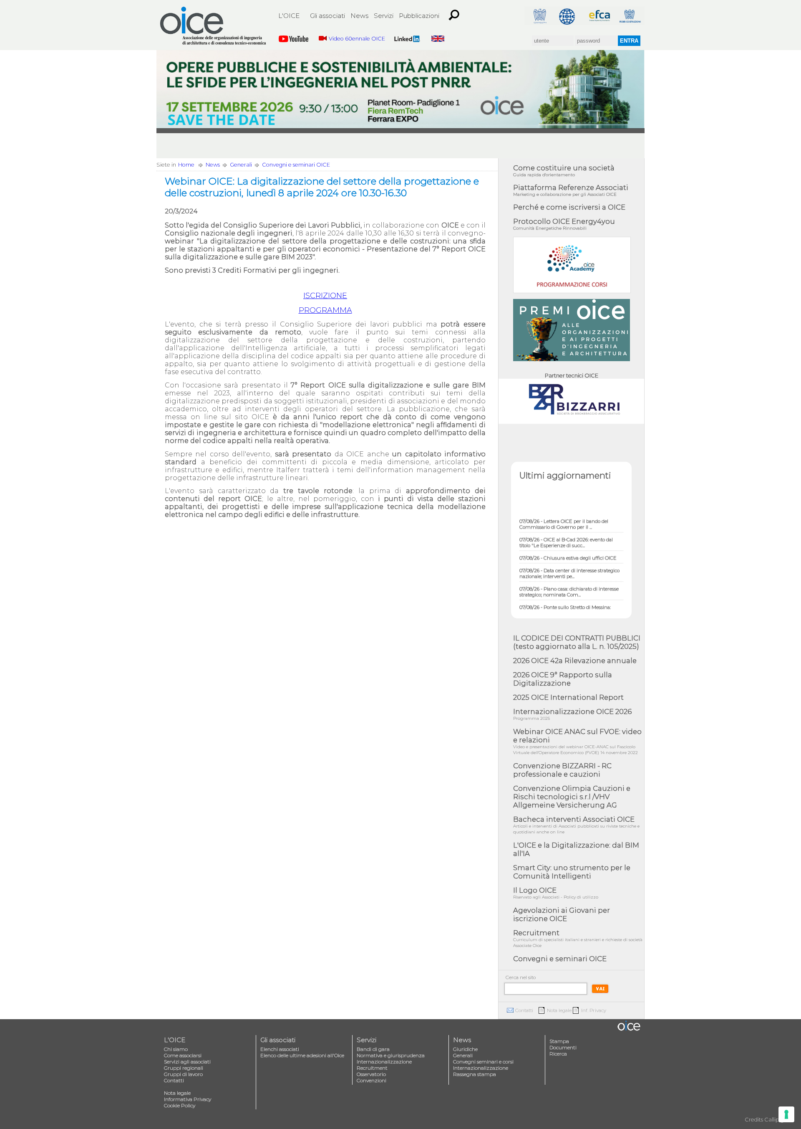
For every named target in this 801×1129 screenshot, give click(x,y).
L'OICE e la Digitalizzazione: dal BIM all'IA (576, 849)
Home (186, 165)
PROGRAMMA (325, 310)
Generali (241, 165)
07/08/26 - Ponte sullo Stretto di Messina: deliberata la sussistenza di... (565, 599)
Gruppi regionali (183, 1068)
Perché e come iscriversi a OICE (569, 207)
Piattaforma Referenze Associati (570, 190)
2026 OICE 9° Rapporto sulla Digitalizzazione (562, 679)
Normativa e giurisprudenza (391, 1055)
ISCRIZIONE (325, 295)
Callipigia (776, 1119)
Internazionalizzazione (384, 1061)
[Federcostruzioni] (630, 15)
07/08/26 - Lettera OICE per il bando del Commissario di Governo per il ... (563, 513)
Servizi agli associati (187, 1061)
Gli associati (327, 16)
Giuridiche (465, 1049)
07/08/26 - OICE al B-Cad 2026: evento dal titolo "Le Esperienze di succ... (566, 531)
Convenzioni (371, 1080)
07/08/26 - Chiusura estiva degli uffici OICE (568, 546)
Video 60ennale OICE (357, 38)
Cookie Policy (179, 1105)
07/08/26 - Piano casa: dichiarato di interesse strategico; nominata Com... (569, 580)
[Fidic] (569, 15)
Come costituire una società (564, 170)
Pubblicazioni (419, 16)
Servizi (383, 16)
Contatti (524, 1010)
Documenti (563, 1047)
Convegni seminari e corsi (483, 1061)
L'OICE (289, 16)
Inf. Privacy (593, 1010)
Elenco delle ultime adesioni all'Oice (302, 1055)
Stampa (559, 1041)
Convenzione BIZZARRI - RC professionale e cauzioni (562, 770)
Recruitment (577, 938)
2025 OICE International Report (568, 697)
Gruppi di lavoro (183, 1074)
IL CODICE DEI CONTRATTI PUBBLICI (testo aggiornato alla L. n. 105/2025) (576, 642)
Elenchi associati (279, 1049)
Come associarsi (183, 1055)
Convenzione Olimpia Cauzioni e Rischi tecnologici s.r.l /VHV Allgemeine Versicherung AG (571, 796)
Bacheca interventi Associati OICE (576, 825)
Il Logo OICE (555, 893)
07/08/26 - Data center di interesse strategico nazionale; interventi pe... (569, 562)
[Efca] (599, 15)
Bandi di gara (373, 1049)
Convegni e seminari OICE (296, 165)
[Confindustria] (539, 15)
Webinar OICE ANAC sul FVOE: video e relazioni (577, 741)
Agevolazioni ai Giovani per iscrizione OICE (561, 914)
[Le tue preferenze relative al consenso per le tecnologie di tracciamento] (786, 1114)
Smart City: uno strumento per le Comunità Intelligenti (571, 871)
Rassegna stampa (474, 1074)
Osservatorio (371, 1074)
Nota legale (559, 1010)
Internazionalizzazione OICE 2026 (572, 714)
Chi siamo (176, 1049)
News (359, 16)
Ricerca (558, 1054)
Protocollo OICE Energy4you (564, 224)
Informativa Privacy (187, 1099)
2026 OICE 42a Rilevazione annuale (575, 660)
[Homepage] (213, 26)
